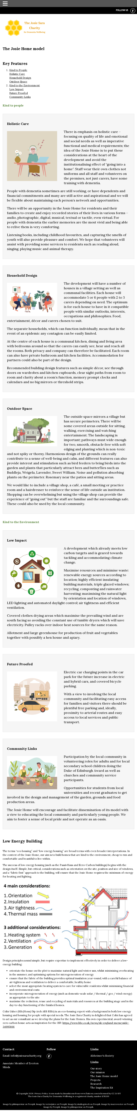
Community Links (20, 96)
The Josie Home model (104, 1076)
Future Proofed (18, 93)
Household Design (20, 77)
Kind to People (18, 70)
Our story (96, 1068)
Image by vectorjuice (46, 1104)
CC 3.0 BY (116, 1093)
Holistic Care (17, 74)
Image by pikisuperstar (13, 1104)
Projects (95, 1080)
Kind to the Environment (24, 85)
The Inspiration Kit (101, 1087)
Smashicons (69, 1093)
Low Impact (16, 89)
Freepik (56, 1107)
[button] (6, 3)
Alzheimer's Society (102, 1055)
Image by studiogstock (79, 1104)
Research (96, 1083)
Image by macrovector (112, 1104)
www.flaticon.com (89, 1093)
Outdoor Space (18, 81)
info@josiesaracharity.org (26, 1055)
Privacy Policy (41, 1093)
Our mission (97, 1072)
